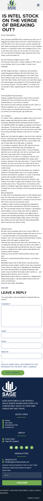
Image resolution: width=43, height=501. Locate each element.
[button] (38, 5)
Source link (4, 287)
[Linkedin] (11, 447)
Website (4, 352)
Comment (6, 304)
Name (4, 331)
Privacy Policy (34, 498)
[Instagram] (21, 447)
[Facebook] (16, 447)
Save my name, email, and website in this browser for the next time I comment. (19, 365)
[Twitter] (26, 447)
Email (4, 341)
